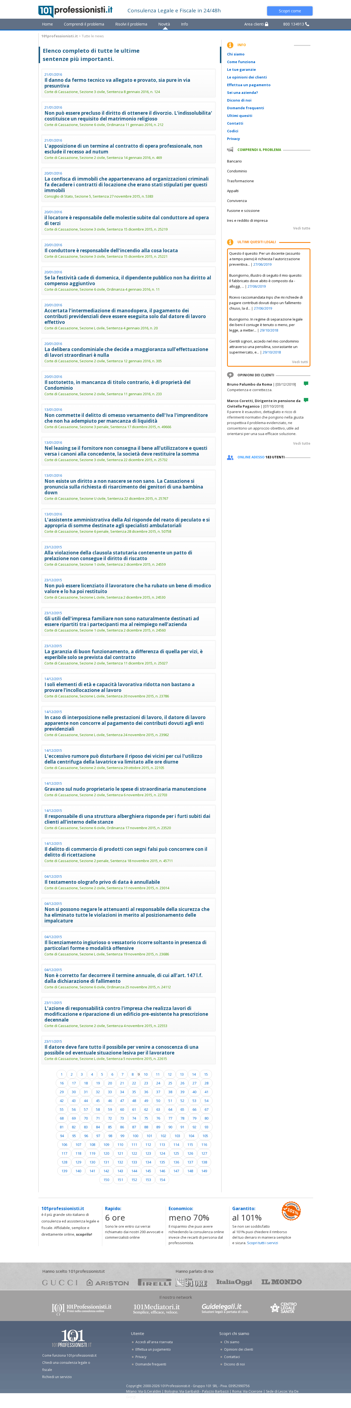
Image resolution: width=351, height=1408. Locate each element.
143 (120, 1170)
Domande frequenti (245, 107)
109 (106, 1144)
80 (206, 1118)
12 (170, 1074)
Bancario (234, 161)
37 (158, 1091)
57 (86, 1109)
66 (194, 1109)
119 (92, 1153)
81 (62, 1126)
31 (86, 1091)
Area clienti (254, 24)
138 (204, 1162)
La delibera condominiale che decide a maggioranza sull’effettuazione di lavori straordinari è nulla (126, 352)
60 (122, 1109)
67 (206, 1109)
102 (163, 1135)
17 (74, 1083)
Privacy (233, 138)
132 (120, 1162)
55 (62, 1109)
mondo (282, 1282)
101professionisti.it (59, 35)
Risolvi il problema (131, 24)
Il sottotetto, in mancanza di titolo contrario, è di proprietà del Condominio (117, 385)
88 (146, 1126)
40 (194, 1091)
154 (162, 1179)
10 (146, 1074)
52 (182, 1100)
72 (110, 1118)
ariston (108, 1282)
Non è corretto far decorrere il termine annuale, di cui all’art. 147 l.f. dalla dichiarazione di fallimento (123, 978)
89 (158, 1126)
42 (62, 1100)
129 (78, 1162)
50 (158, 1100)
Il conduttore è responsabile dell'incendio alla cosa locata (111, 250)
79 (194, 1118)
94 (62, 1135)
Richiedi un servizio (57, 1377)
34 (122, 1091)
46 (110, 1100)
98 (110, 1135)
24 (158, 1083)
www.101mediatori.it (156, 1309)
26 (182, 1083)
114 (176, 1144)
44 (86, 1100)
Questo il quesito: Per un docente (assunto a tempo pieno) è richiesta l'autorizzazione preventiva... (264, 259)
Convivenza (237, 200)
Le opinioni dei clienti (247, 77)
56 (74, 1109)
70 (86, 1118)
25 (170, 1083)
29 (62, 1091)
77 (170, 1118)
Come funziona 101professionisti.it (69, 1355)
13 (182, 1074)
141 (92, 1170)
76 (158, 1118)
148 (190, 1170)
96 (86, 1135)
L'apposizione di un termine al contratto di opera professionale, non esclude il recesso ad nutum (123, 149)
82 (74, 1126)
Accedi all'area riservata (154, 1342)
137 (190, 1162)
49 (146, 1100)
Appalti (233, 190)
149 (204, 1170)
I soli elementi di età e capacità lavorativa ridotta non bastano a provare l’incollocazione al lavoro (119, 687)
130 (92, 1162)
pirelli (155, 1282)
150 (106, 1179)
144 (134, 1170)
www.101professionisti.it (81, 1309)
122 (134, 1153)
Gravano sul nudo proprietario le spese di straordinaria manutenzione (125, 789)
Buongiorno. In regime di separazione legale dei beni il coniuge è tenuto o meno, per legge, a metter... (266, 325)
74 (134, 1118)
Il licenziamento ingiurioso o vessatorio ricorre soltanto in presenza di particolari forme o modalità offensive (125, 945)
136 (176, 1162)
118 (78, 1153)
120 (106, 1153)
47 (122, 1100)
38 (170, 1091)
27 (194, 1083)
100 (135, 1135)
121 (120, 1153)
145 (148, 1170)
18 (86, 1083)
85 (110, 1126)
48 (134, 1100)
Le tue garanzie (241, 69)
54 (206, 1100)
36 (146, 1091)
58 (98, 1109)
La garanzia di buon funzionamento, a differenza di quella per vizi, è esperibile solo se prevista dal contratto (123, 654)
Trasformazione (240, 180)
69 (74, 1118)
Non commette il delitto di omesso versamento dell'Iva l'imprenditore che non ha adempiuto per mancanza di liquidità (126, 418)
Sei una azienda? (242, 92)
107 (78, 1144)
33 (110, 1091)
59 (110, 1109)
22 (134, 1083)
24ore (191, 1282)
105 (205, 1135)
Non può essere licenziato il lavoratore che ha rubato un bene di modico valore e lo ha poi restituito (127, 588)
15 (206, 1074)
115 (190, 1144)
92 (194, 1126)
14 (194, 1074)
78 (182, 1118)
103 (177, 1135)
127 (204, 1153)
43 (74, 1100)
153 (148, 1179)
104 (191, 1135)
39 (182, 1091)
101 (149, 1135)
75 (146, 1118)
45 (98, 1100)
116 (204, 1144)
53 (194, 1100)
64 (170, 1109)
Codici (232, 130)
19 (98, 1083)
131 (106, 1162)
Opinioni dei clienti (238, 1349)
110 (120, 1144)
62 (146, 1109)
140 (78, 1170)
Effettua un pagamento (249, 84)
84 (98, 1126)
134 (148, 1162)
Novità (164, 24)
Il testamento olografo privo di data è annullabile (102, 882)
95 (74, 1135)
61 (134, 1109)
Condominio (237, 171)
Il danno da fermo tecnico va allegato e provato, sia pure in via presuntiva (117, 83)
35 (134, 1091)
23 (146, 1083)
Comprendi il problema (84, 24)
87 (134, 1126)
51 (170, 1100)
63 (158, 1109)
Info (184, 24)
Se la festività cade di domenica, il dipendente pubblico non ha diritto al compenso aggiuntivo (127, 280)
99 (122, 1135)
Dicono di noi (239, 100)
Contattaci (232, 1356)
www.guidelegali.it (225, 1309)
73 (122, 1118)
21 (122, 1083)
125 (176, 1153)
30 (74, 1091)
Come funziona (241, 61)
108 (92, 1144)
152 (134, 1179)
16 (62, 1083)
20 (110, 1083)
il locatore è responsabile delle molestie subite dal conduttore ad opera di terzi (126, 220)
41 (206, 1091)
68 (62, 1118)
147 (176, 1170)
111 (134, 1144)
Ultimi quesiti (239, 115)
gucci (59, 1282)
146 (162, 1170)
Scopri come (290, 10)
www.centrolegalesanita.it (284, 1309)
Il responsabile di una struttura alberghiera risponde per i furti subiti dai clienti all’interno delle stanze (127, 819)
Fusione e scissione (243, 210)
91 (182, 1126)
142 (106, 1170)
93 (206, 1126)
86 (122, 1126)
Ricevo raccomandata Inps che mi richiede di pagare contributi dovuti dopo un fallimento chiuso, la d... (266, 303)
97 (98, 1135)
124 (162, 1153)
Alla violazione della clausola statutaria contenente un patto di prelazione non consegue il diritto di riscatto (118, 555)
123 (148, 1153)
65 (182, 1109)
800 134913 (294, 24)
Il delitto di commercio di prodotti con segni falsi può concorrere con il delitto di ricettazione (125, 852)
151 (120, 1179)
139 (64, 1170)
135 (162, 1162)
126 (190, 1153)
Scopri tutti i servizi (262, 1242)
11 (158, 1074)
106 (64, 1144)
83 (86, 1126)
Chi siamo (236, 54)
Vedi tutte (301, 228)
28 (206, 1083)
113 (162, 1144)
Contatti (235, 123)
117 (64, 1153)
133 (134, 1162)
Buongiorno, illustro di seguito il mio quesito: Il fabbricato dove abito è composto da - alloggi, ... (265, 281)
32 (98, 1091)
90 (170, 1126)
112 (148, 1144)
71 (98, 1118)
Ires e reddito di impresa (247, 220)
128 (64, 1162)
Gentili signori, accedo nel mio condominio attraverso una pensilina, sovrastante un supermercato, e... (264, 347)
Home (47, 24)
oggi (234, 1282)
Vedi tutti (300, 361)
